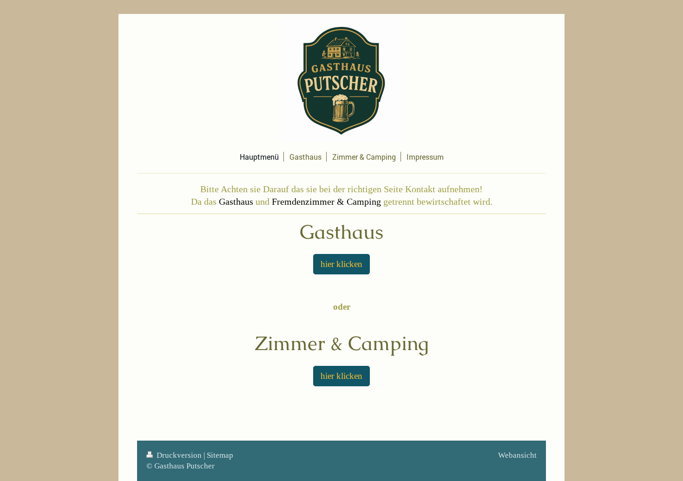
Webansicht (517, 455)
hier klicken (341, 264)
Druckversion (179, 455)
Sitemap (220, 455)
